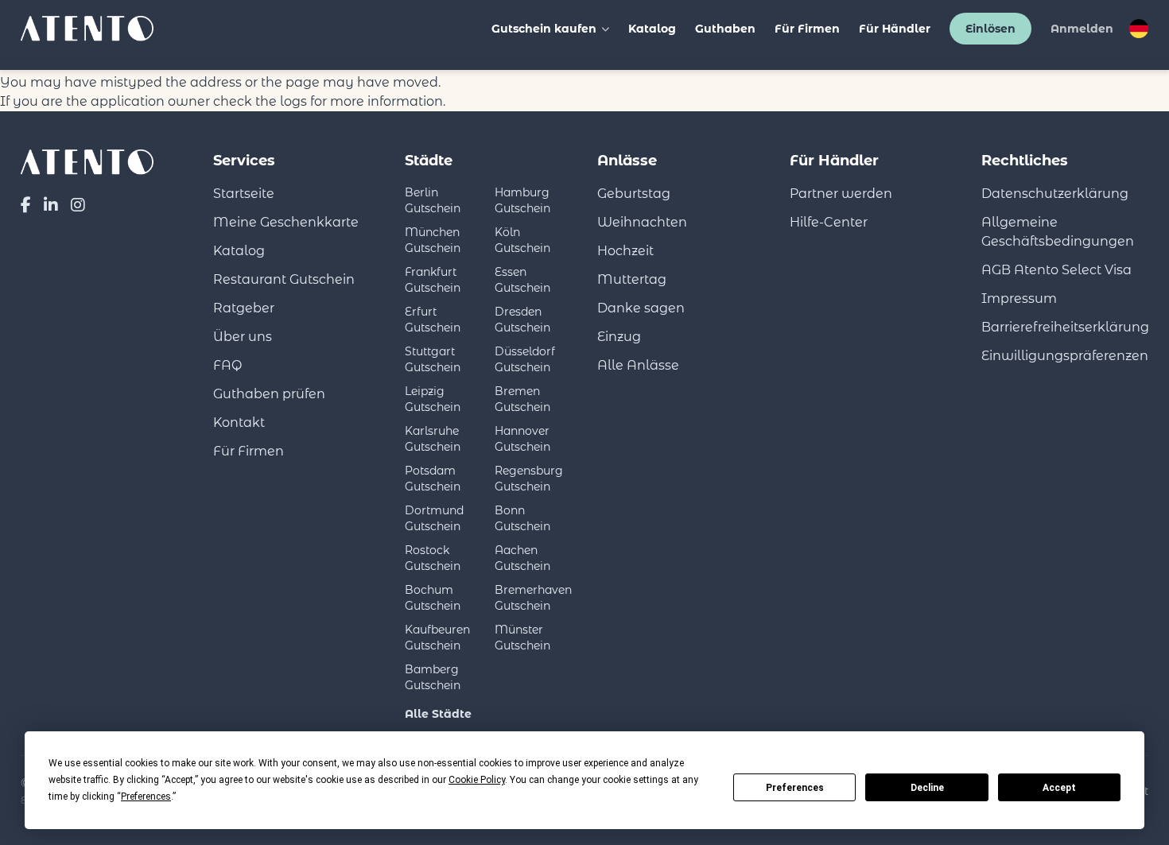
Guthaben (725, 28)
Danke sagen (641, 308)
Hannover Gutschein (522, 439)
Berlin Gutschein (432, 200)
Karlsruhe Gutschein (432, 439)
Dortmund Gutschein (434, 518)
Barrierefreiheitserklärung (1065, 327)
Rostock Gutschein (432, 558)
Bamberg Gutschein (432, 677)
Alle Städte (438, 714)
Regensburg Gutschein (529, 478)
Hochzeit (625, 250)
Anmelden (1082, 28)
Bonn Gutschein (522, 518)
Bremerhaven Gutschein (533, 598)
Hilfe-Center (829, 222)
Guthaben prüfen (269, 393)
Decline (927, 787)
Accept (1059, 787)
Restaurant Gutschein (284, 279)
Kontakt (239, 422)
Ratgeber (243, 308)
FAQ (227, 365)
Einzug (619, 336)
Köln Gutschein (522, 240)
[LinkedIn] (51, 205)
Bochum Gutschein (432, 598)
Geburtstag (633, 193)
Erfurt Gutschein (432, 319)
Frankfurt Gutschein (432, 280)
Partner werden (841, 193)
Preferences (795, 787)
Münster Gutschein (522, 637)
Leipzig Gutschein (432, 399)
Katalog (652, 28)
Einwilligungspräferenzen (1064, 355)
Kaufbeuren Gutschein (437, 637)
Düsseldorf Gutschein (525, 359)
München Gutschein (432, 240)
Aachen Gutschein (522, 558)
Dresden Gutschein (522, 319)
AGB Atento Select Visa (1056, 269)
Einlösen (990, 28)
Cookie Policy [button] (477, 779)
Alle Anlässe (638, 365)
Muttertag (631, 279)
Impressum (1019, 298)
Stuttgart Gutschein (432, 359)
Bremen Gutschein (522, 399)
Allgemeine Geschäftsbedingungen (1057, 232)
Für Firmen (807, 28)
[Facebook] (26, 205)
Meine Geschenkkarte (286, 222)
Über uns (242, 336)
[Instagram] (78, 205)
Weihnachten (642, 222)
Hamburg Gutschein (522, 200)
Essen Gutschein (522, 280)
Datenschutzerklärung (1054, 193)
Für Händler (894, 28)
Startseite (243, 193)
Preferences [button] (146, 796)
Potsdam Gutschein (432, 478)
